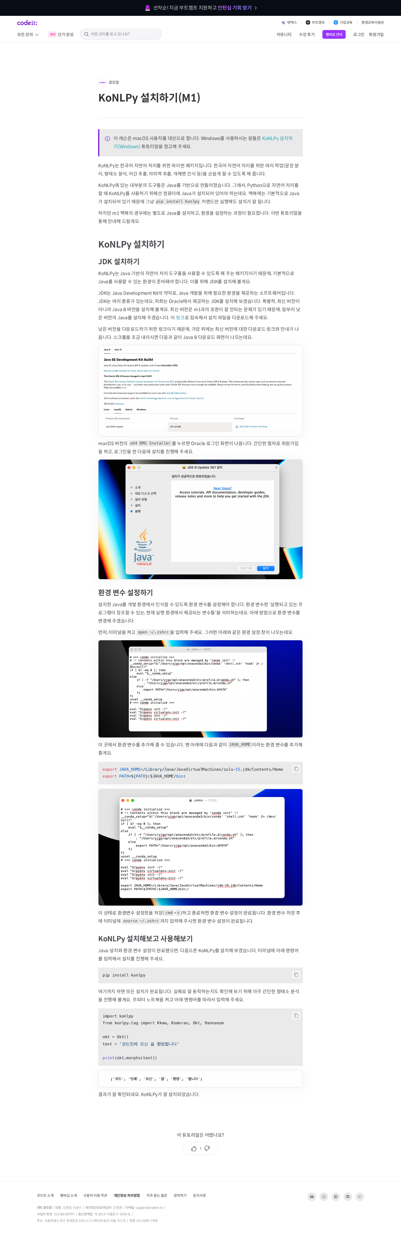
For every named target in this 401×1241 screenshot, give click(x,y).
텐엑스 (292, 22)
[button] (68, 1195)
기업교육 (346, 22)
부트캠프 (318, 22)
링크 (180, 318)
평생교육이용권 (372, 22)
